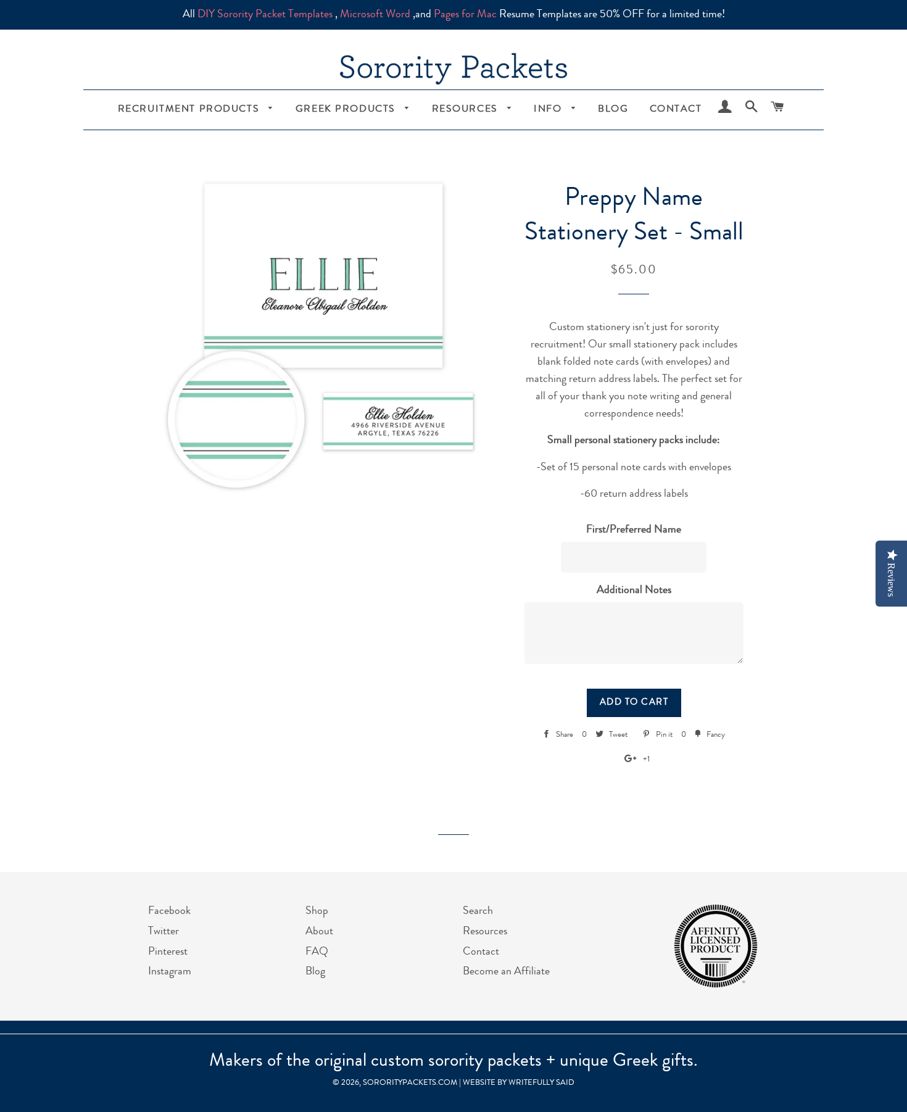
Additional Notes (634, 590)
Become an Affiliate (506, 971)
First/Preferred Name (633, 530)
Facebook (169, 911)
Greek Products (347, 110)
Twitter (163, 931)
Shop (316, 911)
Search (478, 911)
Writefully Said (541, 1083)
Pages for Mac (465, 14)
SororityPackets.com (410, 1083)
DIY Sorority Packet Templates (265, 14)
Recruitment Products (190, 110)
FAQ (316, 952)
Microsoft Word (375, 14)
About (319, 931)
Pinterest (168, 952)
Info (549, 110)
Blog (613, 110)
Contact (676, 110)
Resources (467, 110)
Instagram (169, 971)
